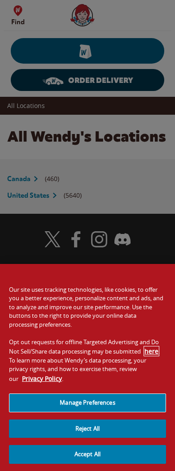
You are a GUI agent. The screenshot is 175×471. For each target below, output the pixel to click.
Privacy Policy (42, 378)
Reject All (87, 428)
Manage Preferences (87, 402)
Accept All (87, 454)
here (151, 351)
